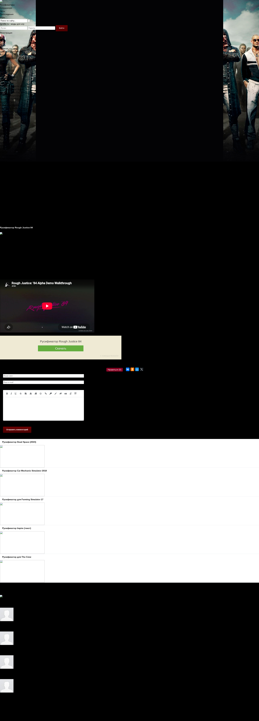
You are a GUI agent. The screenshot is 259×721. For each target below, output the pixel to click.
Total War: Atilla (7, 73)
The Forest (5, 187)
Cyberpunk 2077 (8, 67)
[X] (141, 369)
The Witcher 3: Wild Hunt (12, 190)
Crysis (3, 121)
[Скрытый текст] (60, 394)
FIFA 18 (3, 152)
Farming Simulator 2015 (11, 139)
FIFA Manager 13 (8, 155)
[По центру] (30, 394)
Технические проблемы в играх (15, 212)
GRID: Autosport (7, 158)
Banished (4, 55)
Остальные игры (8, 80)
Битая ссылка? (65, 363)
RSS (2, 714)
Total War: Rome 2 (9, 77)
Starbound (5, 183)
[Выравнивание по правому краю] (35, 394)
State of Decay (7, 70)
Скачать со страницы (45, 363)
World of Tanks (7, 199)
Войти (61, 28)
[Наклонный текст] (11, 394)
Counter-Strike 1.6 (8, 111)
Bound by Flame (8, 102)
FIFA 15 (3, 146)
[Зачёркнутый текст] (20, 394)
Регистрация (6, 33)
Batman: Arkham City (10, 92)
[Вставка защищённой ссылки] (50, 394)
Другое (3, 218)
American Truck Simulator (12, 51)
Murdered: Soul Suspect (11, 168)
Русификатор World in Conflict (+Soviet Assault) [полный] (34, 626)
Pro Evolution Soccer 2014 (12, 174)
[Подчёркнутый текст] (15, 394)
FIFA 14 (3, 143)
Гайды (3, 215)
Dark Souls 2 (6, 124)
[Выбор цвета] (55, 394)
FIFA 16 (3, 149)
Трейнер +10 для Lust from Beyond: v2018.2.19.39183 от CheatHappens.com (44, 603)
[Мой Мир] (137, 369)
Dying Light (5, 133)
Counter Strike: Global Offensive (15, 114)
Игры (2, 17)
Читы (2, 11)
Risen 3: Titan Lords (9, 177)
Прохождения (6, 14)
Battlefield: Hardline (9, 99)
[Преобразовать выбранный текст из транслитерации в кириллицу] (70, 394)
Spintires (4, 64)
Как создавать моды (10, 221)
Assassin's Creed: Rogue (12, 89)
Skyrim (3, 61)
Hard (2, 603)
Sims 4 (3, 180)
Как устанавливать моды (12, 224)
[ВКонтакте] (128, 369)
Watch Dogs (5, 196)
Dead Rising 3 (6, 127)
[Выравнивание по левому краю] (25, 394)
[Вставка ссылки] (45, 394)
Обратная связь (8, 707)
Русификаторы (7, 5)
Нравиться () (114, 369)
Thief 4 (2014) (6, 193)
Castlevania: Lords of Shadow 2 (15, 108)
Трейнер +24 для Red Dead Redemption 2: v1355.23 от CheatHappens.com (43, 698)
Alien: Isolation (7, 83)
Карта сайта (6, 710)
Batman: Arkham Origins (11, 95)
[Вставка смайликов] (40, 394)
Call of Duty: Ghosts (9, 105)
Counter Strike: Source (11, 117)
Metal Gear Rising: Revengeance (15, 165)
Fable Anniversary (8, 136)
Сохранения (6, 8)
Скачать (60, 348)
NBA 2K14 (5, 171)
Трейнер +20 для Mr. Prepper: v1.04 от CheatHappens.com (35, 650)
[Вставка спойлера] (75, 394)
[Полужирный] (7, 394)
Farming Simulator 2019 (11, 58)
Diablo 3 (4, 130)
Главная (4, 48)
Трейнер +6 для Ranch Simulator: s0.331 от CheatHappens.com (38, 674)
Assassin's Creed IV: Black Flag (15, 86)
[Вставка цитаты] (65, 394)
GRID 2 (3, 161)
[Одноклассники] (132, 369)
